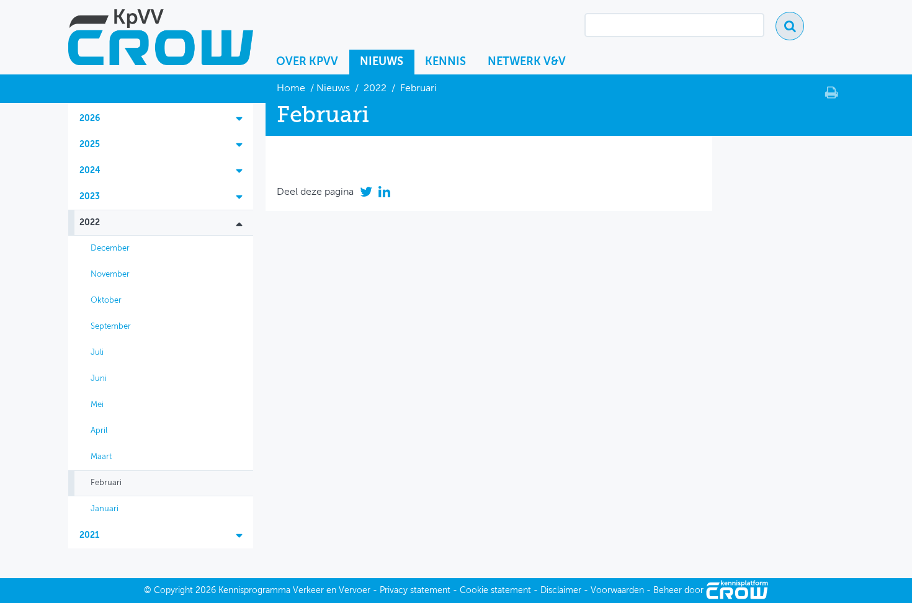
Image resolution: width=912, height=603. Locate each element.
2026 (89, 118)
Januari (104, 509)
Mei (97, 405)
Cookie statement (495, 590)
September (111, 327)
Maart (101, 457)
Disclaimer (560, 590)
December (110, 248)
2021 (89, 535)
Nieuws (381, 62)
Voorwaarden (617, 590)
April (99, 431)
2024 (90, 170)
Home (292, 89)
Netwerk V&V (527, 62)
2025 (89, 144)
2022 (375, 89)
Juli (97, 353)
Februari (106, 483)
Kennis (445, 62)
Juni (99, 379)
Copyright (173, 590)
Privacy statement (415, 590)
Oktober (106, 301)
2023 (89, 196)
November (110, 274)
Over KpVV (307, 62)
